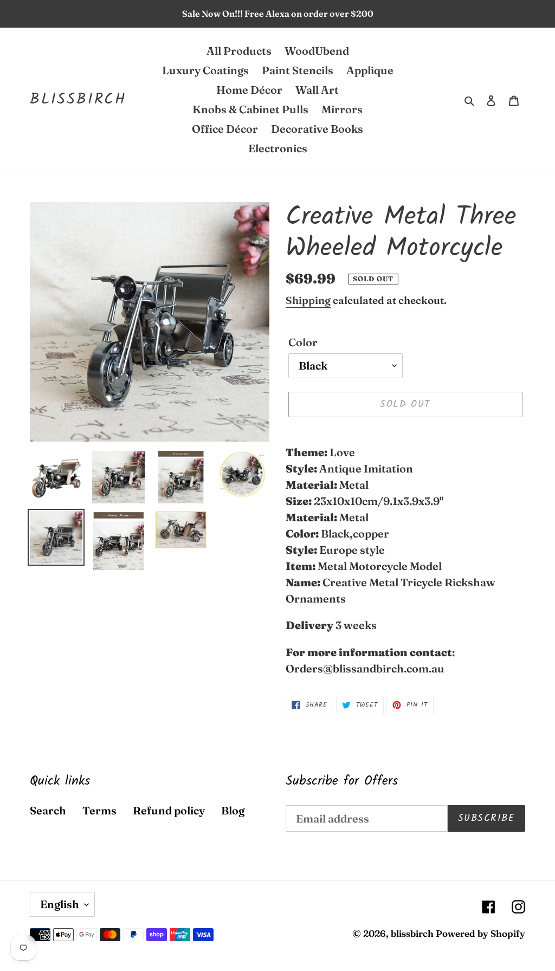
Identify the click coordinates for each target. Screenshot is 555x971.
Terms (99, 810)
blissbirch (78, 99)
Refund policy (169, 810)
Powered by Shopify (480, 933)
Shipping (308, 300)
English (59, 904)
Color (303, 342)
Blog (232, 810)
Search (48, 810)
